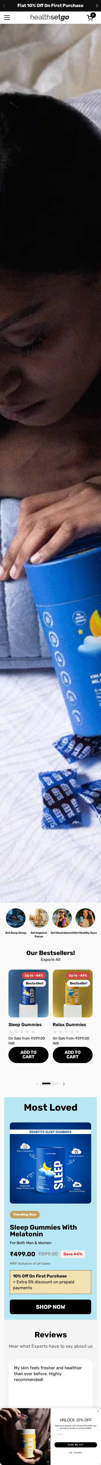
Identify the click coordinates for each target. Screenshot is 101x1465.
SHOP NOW (50, 1306)
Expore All (51, 959)
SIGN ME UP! (76, 1445)
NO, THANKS (76, 1453)
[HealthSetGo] (50, 17)
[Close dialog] (98, 1411)
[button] (91, 17)
